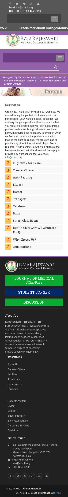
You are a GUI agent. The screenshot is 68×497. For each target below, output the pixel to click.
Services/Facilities (18, 420)
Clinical (12, 410)
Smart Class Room (25, 220)
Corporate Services (18, 425)
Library (18, 184)
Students (13, 389)
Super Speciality (17, 415)
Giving (11, 406)
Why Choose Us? (24, 239)
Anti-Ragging (22, 177)
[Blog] (38, 4)
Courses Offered (24, 170)
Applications (22, 247)
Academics (14, 379)
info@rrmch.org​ (13, 157)
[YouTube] (31, 4)
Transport (20, 199)
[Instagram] (24, 4)
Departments (15, 384)
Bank (16, 213)
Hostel (17, 192)
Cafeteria (19, 206)
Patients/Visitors (17, 401)
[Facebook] (10, 4)
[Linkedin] (32, 476)
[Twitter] (17, 4)
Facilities (12, 374)
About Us (13, 364)
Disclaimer (13, 430)
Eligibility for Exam (27, 163)
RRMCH (58, 493)
